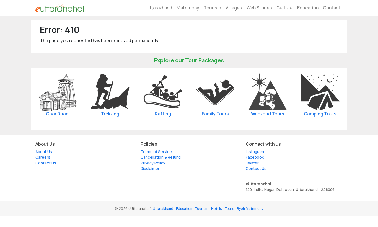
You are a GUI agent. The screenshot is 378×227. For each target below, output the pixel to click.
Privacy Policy (153, 163)
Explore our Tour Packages (189, 60)
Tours (229, 208)
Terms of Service (156, 151)
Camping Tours (320, 114)
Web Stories (259, 8)
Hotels (216, 208)
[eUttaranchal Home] (59, 7)
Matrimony (188, 8)
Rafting (163, 114)
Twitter (252, 163)
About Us (43, 151)
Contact (331, 8)
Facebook (255, 157)
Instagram (255, 151)
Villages (234, 8)
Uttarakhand (159, 8)
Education (308, 8)
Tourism (212, 8)
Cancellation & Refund (161, 157)
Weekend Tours (267, 114)
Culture (284, 8)
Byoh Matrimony (250, 208)
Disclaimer (150, 168)
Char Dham (58, 114)
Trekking (110, 114)
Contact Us (45, 163)
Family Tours (215, 114)
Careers (42, 157)
